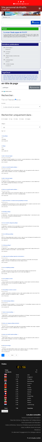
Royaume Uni (24, 78)
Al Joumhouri (12, 75)
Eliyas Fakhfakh (12, 75)
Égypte (29, 79)
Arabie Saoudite (19, 75)
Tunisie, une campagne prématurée (11, 323)
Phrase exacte (18, 99)
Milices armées (5, 77)
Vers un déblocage (8, 234)
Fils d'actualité (5, 119)
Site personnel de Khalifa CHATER (13, 8)
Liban (27, 76)
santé (27, 79)
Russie (27, 78)
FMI (24, 75)
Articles (17, 119)
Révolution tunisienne (31, 78)
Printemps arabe (13, 78)
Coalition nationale (29, 75)
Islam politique (19, 76)
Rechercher (35, 87)
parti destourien (21, 79)
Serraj (36, 78)
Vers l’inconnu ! (7, 52)
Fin (16, 355)
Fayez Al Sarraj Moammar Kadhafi (30, 75)
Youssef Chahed (10, 79)
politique (25, 79)
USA (23, 79)
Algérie (15, 75)
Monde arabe (9, 77)
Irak (14, 76)
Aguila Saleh (8, 75)
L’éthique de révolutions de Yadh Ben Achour (12, 56)
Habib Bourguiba (9, 76)
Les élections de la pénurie (9, 64)
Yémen (14, 79)
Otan (6, 78)
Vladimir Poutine (5, 79)
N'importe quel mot (12, 99)
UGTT (19, 79)
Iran (16, 76)
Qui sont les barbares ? (9, 48)
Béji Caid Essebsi (24, 75)
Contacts (22, 119)
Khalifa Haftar (23, 76)
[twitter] (21, 1)
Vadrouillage (6, 211)
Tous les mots (5, 99)
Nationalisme (29, 77)
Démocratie (5, 75)
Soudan (4, 79)
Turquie (17, 79)
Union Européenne (29, 79)
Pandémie (9, 78)
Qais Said (21, 78)
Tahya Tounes (10, 79)
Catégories (28, 119)
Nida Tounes (34, 77)
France (36, 75)
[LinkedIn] (23, 1)
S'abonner (5, 411)
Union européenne (34, 79)
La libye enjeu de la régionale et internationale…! (13, 256)
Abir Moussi (5, 75)
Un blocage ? (7, 245)
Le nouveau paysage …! (9, 301)
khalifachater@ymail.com (22, 4)
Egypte (8, 75)
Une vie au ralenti (8, 278)
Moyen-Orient (18, 77)
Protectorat (17, 78)
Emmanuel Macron (21, 75)
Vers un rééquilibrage (8, 267)
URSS (21, 79)
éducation (35, 79)
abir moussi (16, 79)
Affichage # (3, 123)
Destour (36, 75)
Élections (32, 79)
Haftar (13, 76)
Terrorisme (14, 79)
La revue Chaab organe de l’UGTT (15, 32)
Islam (5, 136)
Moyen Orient (13, 77)
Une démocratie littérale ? (9, 60)
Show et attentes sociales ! (10, 290)
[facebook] (18, 1)
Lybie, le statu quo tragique (7, 156)
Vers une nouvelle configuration (10, 223)
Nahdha (25, 77)
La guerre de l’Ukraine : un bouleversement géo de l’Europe (15, 200)
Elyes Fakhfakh (16, 75)
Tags (11, 119)
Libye (29, 76)
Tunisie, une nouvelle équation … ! (10, 167)
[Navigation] (40, 8)
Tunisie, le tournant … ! (8, 312)
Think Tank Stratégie (7, 345)
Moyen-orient (22, 77)
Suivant (12, 355)
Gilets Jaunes (5, 76)
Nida (31, 77)
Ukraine (25, 79)
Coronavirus (33, 75)
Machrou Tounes (32, 76)
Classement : (3, 103)
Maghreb (36, 76)
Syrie (7, 79)
